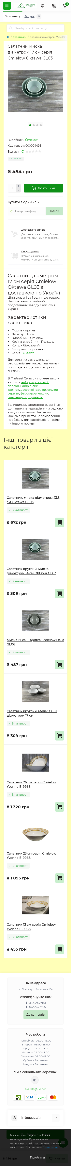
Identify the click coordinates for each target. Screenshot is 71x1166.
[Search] (11, 28)
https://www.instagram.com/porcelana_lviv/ (35, 1080)
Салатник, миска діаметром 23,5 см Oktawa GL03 (33, 500)
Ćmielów (31, 140)
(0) (22, 151)
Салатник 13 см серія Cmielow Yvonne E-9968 (31, 927)
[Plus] (18, 186)
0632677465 (37, 1007)
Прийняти (37, 1157)
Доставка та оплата (33, 229)
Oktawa (29, 353)
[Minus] (18, 190)
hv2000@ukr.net (35, 1089)
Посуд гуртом (30, 251)
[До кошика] (59, 522)
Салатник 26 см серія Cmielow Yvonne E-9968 (31, 784)
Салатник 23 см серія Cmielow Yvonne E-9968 (31, 856)
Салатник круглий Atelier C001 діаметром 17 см (32, 713)
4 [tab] (41, 125)
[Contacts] (54, 5)
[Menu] (7, 6)
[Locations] (42, 5)
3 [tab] (37, 125)
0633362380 (37, 1003)
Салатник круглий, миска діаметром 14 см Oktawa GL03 (31, 571)
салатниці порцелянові (25, 397)
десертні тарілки (33, 389)
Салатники (19, 37)
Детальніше (50, 1147)
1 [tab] (30, 125)
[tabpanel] (35, 91)
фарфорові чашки (34, 393)
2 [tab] (34, 125)
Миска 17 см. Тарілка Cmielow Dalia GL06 (35, 642)
